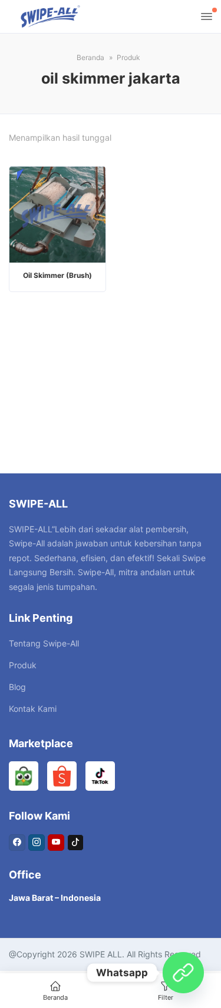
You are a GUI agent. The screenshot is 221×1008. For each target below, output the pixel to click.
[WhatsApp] (183, 972)
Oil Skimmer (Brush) (57, 275)
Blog (17, 687)
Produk (23, 665)
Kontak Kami (33, 709)
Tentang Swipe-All (44, 643)
